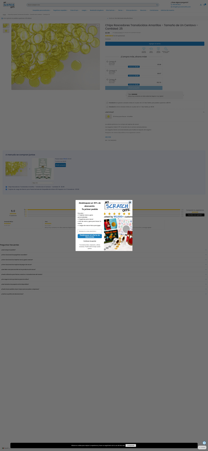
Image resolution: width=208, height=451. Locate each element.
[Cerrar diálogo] (130, 202)
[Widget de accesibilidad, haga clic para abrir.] (204, 443)
